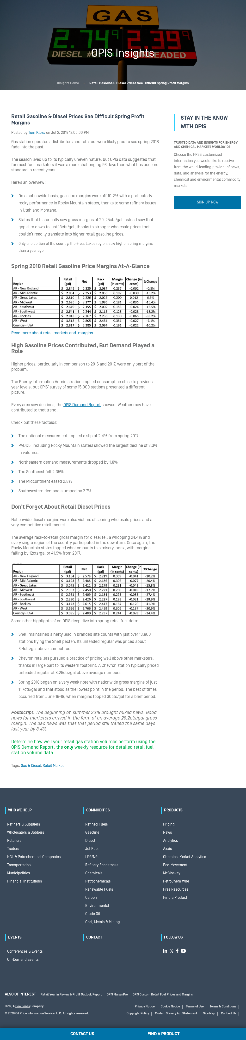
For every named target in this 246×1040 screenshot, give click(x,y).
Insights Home (68, 83)
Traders (13, 849)
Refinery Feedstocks (101, 865)
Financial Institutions (24, 881)
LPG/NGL (92, 857)
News (167, 832)
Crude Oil (92, 914)
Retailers (14, 840)
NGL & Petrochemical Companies (34, 857)
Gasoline (92, 832)
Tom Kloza (36, 132)
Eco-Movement (175, 865)
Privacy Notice (145, 1006)
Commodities (98, 810)
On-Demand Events (23, 959)
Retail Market (53, 766)
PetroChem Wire (176, 881)
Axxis (167, 849)
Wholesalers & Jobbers (25, 832)
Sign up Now (207, 202)
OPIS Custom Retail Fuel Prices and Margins (163, 994)
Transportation (19, 865)
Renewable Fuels (99, 889)
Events (15, 937)
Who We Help (20, 810)
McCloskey (171, 873)
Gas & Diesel (31, 766)
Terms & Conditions (223, 1006)
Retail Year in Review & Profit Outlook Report (71, 994)
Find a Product (175, 897)
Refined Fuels (96, 824)
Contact (94, 937)
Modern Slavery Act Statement (176, 1013)
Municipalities (18, 873)
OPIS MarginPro (117, 994)
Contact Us (228, 1013)
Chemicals (94, 873)
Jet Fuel (91, 849)
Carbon (91, 897)
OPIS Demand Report (82, 404)
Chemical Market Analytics (184, 857)
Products (173, 810)
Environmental (97, 906)
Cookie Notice (170, 1006)
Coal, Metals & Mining (102, 922)
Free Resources (175, 889)
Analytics (170, 840)
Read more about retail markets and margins (52, 333)
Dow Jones (22, 1006)
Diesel (90, 840)
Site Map (209, 1013)
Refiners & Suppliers (23, 824)
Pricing (169, 824)
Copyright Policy (138, 1013)
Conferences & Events (25, 951)
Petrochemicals (98, 881)
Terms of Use (195, 1006)
